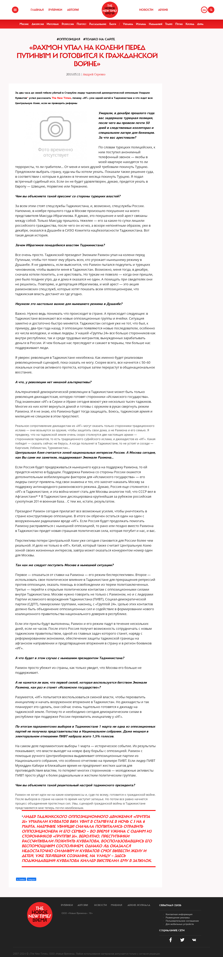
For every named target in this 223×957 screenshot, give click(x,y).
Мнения (116, 905)
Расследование (97, 24)
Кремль (190, 24)
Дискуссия (38, 24)
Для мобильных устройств (180, 924)
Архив (163, 10)
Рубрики (55, 10)
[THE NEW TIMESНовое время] (110, 10)
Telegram (31, 879)
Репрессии (68, 24)
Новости (146, 10)
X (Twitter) (21, 879)
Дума (200, 24)
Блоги (112, 24)
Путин (179, 24)
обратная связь (170, 905)
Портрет (81, 24)
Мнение (24, 24)
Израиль (141, 24)
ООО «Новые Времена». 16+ (77, 913)
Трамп (168, 24)
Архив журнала (138, 905)
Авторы (73, 10)
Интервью (53, 24)
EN (204, 10)
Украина (128, 24)
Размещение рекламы (178, 917)
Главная (37, 10)
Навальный (155, 24)
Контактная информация (179, 914)
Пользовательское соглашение (182, 920)
